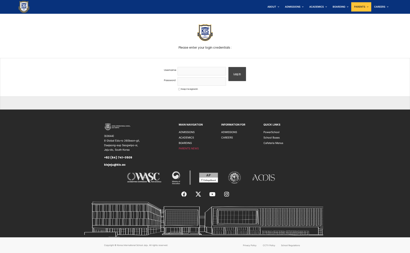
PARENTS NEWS (189, 148)
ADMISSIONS (292, 6)
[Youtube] (212, 194)
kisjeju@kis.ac (115, 165)
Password (170, 80)
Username (170, 70)
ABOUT (271, 6)
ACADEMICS (316, 6)
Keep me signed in (189, 89)
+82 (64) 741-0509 (118, 157)
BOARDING (339, 6)
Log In (237, 74)
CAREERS (379, 6)
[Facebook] (184, 194)
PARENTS (359, 6)
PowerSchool (271, 132)
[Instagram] (226, 194)
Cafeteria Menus (273, 143)
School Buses (271, 137)
